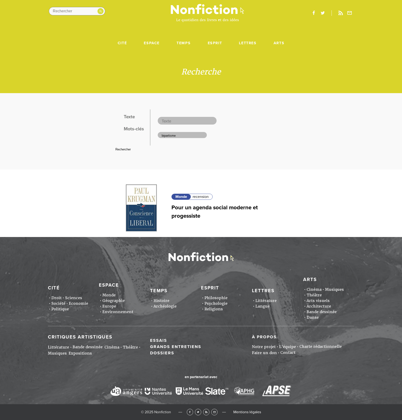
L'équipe (287, 346)
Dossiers (162, 353)
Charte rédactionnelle (320, 346)
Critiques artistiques (80, 337)
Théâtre (314, 295)
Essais (158, 340)
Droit (56, 297)
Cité (122, 43)
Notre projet (264, 346)
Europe (109, 306)
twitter (322, 13)
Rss (340, 13)
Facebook (190, 412)
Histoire (161, 300)
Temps (184, 43)
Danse (313, 317)
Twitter (198, 412)
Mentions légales (247, 412)
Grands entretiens (175, 346)
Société (58, 303)
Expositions (80, 353)
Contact (287, 352)
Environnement (117, 311)
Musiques (334, 289)
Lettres (247, 43)
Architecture (319, 306)
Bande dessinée (322, 311)
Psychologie (216, 303)
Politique (60, 309)
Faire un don (264, 352)
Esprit (215, 43)
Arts (279, 43)
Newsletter (349, 13)
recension (201, 196)
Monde (181, 196)
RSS (206, 412)
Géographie (113, 300)
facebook (313, 13)
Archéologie (165, 306)
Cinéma (314, 289)
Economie (78, 303)
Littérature (266, 300)
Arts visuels (318, 300)
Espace (152, 43)
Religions (213, 309)
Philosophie (216, 297)
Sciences (73, 297)
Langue (262, 306)
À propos (264, 336)
